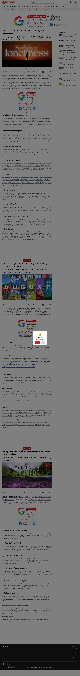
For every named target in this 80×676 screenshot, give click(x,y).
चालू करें (37, 342)
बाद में (43, 342)
